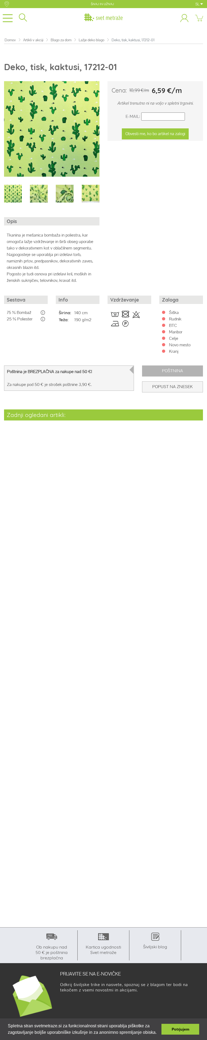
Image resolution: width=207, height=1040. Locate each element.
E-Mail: (133, 116)
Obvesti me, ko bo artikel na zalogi (155, 133)
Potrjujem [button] (180, 1029)
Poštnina (172, 371)
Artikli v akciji (33, 40)
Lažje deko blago (91, 40)
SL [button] (197, 4)
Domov (10, 40)
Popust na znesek (172, 386)
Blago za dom (61, 40)
